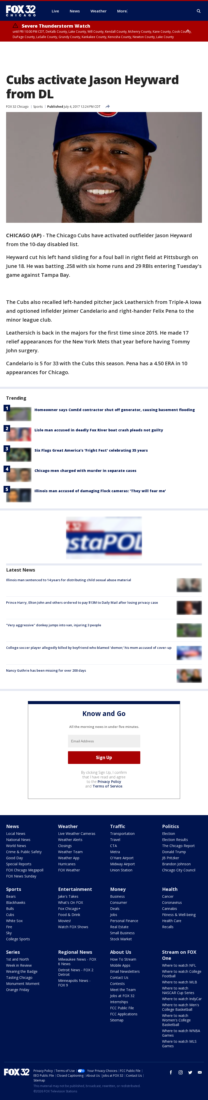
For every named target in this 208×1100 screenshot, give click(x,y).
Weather (68, 826)
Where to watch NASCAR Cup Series (178, 990)
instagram (181, 1072)
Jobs (113, 914)
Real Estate (119, 926)
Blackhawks (15, 902)
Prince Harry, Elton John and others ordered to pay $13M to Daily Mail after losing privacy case (82, 602)
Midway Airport (122, 863)
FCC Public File (122, 1007)
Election (168, 833)
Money (118, 889)
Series (13, 952)
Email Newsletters (125, 971)
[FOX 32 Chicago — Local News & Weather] (23, 11)
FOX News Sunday (21, 876)
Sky (9, 932)
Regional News (75, 952)
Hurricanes (67, 863)
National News (18, 839)
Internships (119, 1001)
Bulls (10, 908)
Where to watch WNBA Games (181, 1033)
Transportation (122, 833)
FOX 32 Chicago (17, 106)
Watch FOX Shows (73, 926)
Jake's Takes (68, 896)
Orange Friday (17, 989)
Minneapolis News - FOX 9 (74, 982)
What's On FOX (70, 902)
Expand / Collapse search (199, 11)
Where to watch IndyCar (182, 998)
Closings (65, 845)
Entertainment (75, 889)
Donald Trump (174, 851)
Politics (170, 826)
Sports (38, 106)
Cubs (10, 914)
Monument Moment (23, 983)
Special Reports (18, 863)
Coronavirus (172, 902)
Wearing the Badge (22, 971)
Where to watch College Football (181, 973)
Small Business (122, 932)
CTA (113, 845)
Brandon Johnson (176, 863)
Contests (117, 983)
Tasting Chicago (19, 977)
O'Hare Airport (122, 857)
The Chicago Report (178, 845)
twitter (190, 1072)
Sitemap (117, 1020)
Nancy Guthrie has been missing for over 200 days (46, 670)
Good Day (14, 857)
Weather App (68, 857)
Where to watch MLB (179, 982)
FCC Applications (123, 1014)
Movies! (64, 920)
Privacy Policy (109, 781)
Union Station (121, 870)
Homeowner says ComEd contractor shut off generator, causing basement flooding (114, 409)
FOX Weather (69, 870)
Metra (115, 851)
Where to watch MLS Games (179, 1043)
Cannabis (169, 908)
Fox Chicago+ (69, 908)
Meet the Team (123, 989)
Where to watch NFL (179, 965)
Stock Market (121, 939)
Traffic (117, 826)
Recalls (168, 926)
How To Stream (123, 959)
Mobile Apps (120, 965)
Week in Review (19, 965)
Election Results (175, 839)
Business (117, 896)
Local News (15, 833)
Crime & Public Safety (24, 851)
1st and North (17, 959)
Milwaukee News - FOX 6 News (77, 961)
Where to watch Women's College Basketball (176, 1020)
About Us (120, 952)
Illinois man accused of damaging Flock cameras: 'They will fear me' (100, 490)
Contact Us (119, 977)
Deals (114, 908)
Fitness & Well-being (179, 914)
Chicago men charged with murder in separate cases (85, 470)
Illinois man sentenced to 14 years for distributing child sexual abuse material (68, 580)
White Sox (14, 920)
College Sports (18, 939)
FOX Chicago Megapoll (24, 870)
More (122, 10)
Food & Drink (69, 914)
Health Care (171, 920)
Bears (11, 896)
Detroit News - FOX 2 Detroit (75, 972)
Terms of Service (107, 786)
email (200, 1072)
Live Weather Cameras (76, 833)
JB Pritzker (170, 857)
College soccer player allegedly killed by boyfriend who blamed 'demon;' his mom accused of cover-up (88, 647)
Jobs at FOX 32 (122, 995)
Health (170, 889)
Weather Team (70, 851)
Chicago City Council (178, 870)
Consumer (118, 902)
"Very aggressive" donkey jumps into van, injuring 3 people (53, 625)
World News (16, 845)
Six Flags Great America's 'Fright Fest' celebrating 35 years (91, 450)
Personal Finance (124, 920)
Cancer (168, 896)
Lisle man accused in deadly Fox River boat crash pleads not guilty (98, 430)
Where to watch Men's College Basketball (180, 1007)
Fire (9, 926)
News (12, 826)
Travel (115, 839)
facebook (171, 1072)
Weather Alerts (70, 839)
